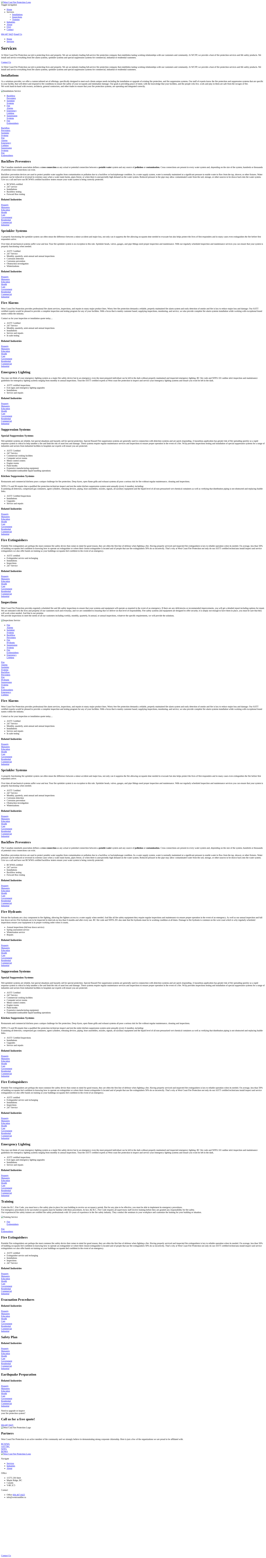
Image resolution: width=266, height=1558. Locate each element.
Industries (11, 22)
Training (16, 19)
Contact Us (6, 62)
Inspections (17, 17)
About (9, 24)
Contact (10, 29)
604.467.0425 (7, 1425)
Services (10, 41)
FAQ (9, 27)
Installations (17, 14)
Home (9, 9)
